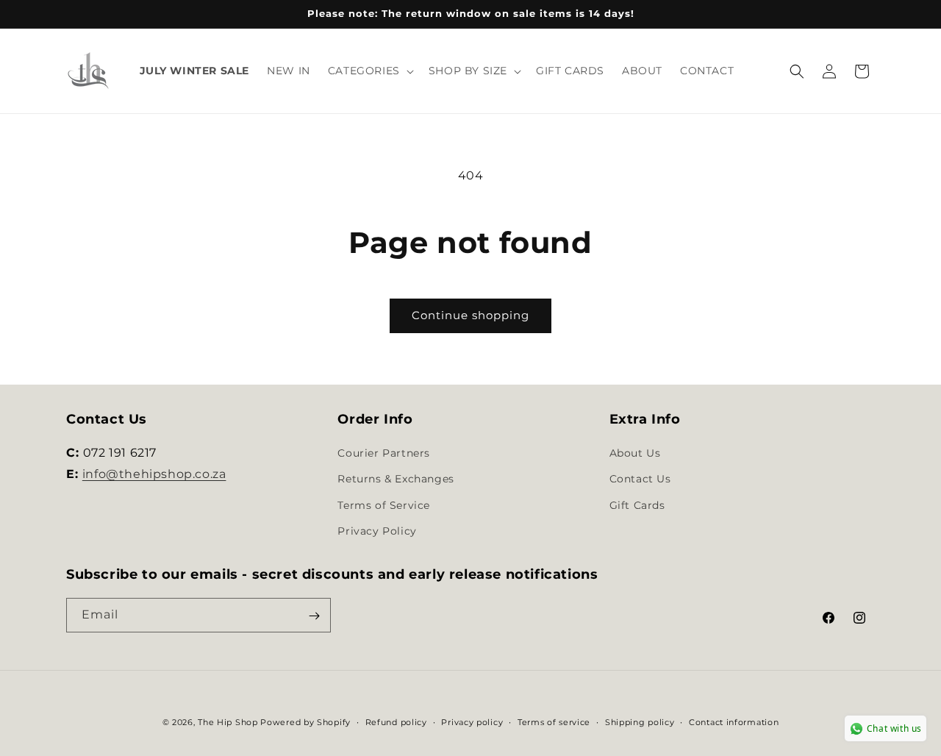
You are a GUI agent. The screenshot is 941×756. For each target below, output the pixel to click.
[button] (369, 70)
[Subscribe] (314, 616)
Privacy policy (472, 721)
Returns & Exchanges (395, 479)
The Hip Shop (227, 722)
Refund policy (396, 721)
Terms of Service (383, 505)
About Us (635, 453)
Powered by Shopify (305, 722)
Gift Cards (637, 505)
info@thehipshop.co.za (154, 474)
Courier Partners (383, 453)
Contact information (734, 721)
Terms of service (554, 721)
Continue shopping (470, 315)
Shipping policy (640, 721)
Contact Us (640, 479)
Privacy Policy (376, 531)
